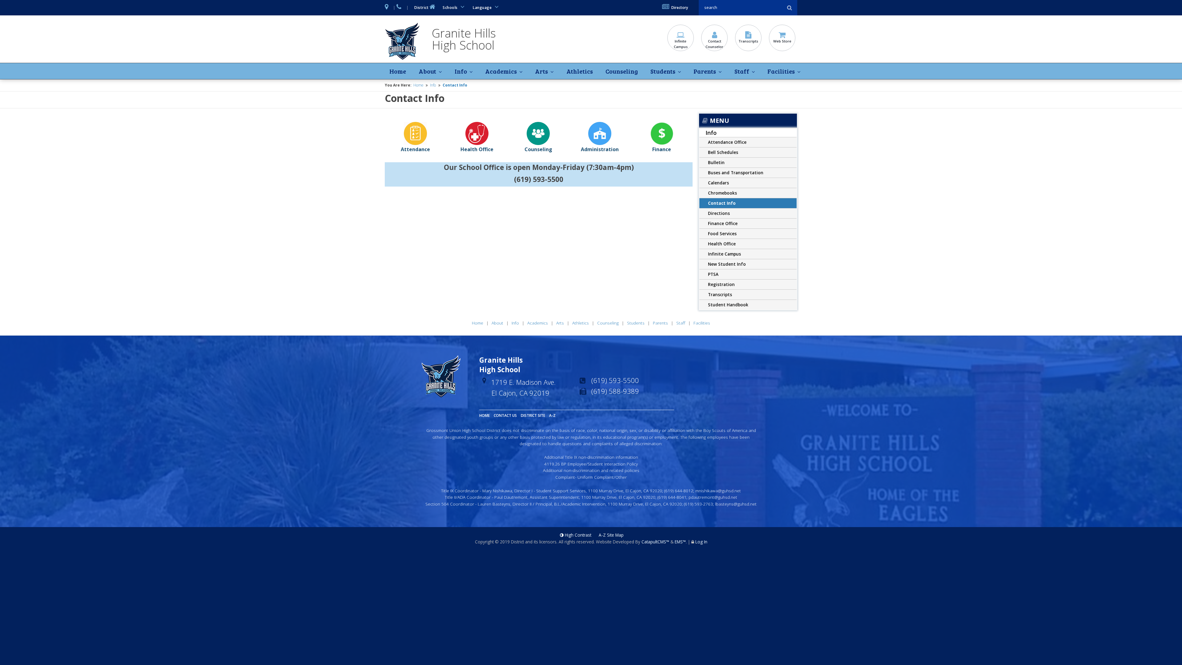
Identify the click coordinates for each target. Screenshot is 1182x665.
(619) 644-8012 (678, 491)
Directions (719, 213)
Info (461, 71)
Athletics (579, 71)
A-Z (552, 415)
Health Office (476, 149)
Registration (721, 284)
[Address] (387, 7)
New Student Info (727, 264)
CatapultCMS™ (655, 542)
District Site (533, 415)
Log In (701, 542)
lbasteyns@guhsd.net (736, 504)
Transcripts (748, 41)
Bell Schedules (723, 152)
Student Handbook (728, 305)
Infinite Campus (681, 44)
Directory (679, 7)
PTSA (713, 274)
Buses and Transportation (735, 172)
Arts (541, 71)
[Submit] (789, 7)
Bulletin (716, 162)
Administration (600, 149)
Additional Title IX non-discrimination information (591, 457)
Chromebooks (722, 193)
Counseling (621, 71)
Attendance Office (727, 142)
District (421, 7)
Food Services (722, 233)
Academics (501, 71)
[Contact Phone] (399, 7)
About (427, 71)
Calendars (718, 183)
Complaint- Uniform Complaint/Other (591, 477)
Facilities (781, 71)
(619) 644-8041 (671, 497)
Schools (451, 7)
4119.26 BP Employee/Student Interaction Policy (591, 464)
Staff (741, 71)
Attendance (415, 149)
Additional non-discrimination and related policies (591, 470)
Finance (661, 149)
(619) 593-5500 (615, 380)
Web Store (782, 41)
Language (483, 7)
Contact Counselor (714, 44)
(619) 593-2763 (698, 504)
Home (397, 71)
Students (662, 71)
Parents (705, 71)
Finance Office (723, 223)
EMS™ (680, 542)
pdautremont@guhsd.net (713, 497)
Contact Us (505, 415)
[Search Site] (742, 7)
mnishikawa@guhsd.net (718, 491)
